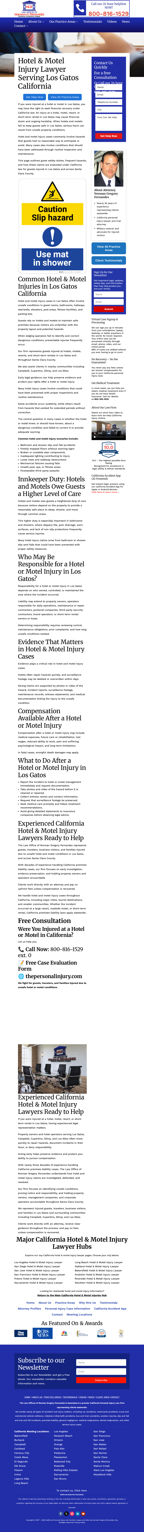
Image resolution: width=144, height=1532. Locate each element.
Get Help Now (34, 97)
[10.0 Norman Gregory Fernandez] (109, 457)
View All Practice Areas (65, 97)
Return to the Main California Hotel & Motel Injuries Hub (72, 1295)
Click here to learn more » (105, 492)
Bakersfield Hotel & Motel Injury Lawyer (98, 1270)
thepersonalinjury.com (54, 976)
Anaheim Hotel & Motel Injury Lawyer (97, 1274)
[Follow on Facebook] (60, 1513)
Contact (19, 26)
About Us (34, 22)
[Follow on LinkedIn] (77, 1513)
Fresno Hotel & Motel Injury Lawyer (35, 1278)
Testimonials (92, 22)
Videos (112, 22)
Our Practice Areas (62, 22)
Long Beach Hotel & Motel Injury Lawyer (99, 1262)
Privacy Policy (79, 1522)
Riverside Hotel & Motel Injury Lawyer (97, 1278)
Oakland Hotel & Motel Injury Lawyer (97, 1266)
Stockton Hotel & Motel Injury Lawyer (97, 1282)
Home (18, 22)
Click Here (80, 1490)
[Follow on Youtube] (83, 1513)
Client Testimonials (108, 260)
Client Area (102, 1397)
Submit (108, 309)
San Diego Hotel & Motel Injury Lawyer (37, 1266)
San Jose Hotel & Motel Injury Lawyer (36, 1270)
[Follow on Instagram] (72, 1513)
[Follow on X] (66, 1513)
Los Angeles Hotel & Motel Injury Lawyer (38, 1262)
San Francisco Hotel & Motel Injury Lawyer (39, 1274)
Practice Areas (52, 1397)
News (126, 22)
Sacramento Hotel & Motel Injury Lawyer (38, 1282)
